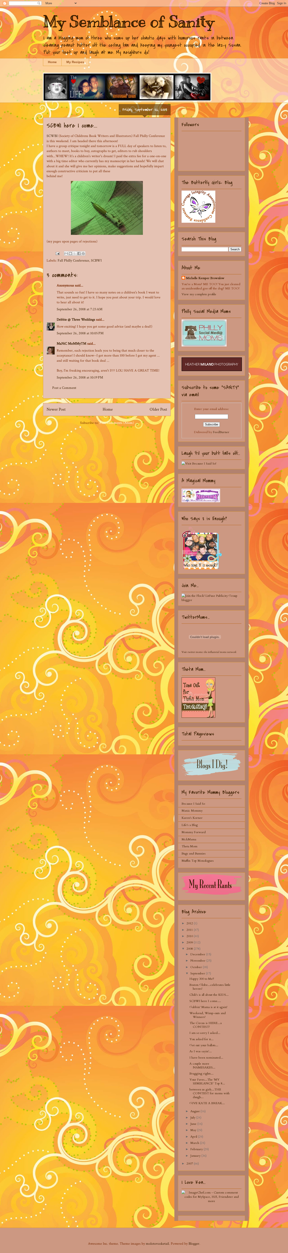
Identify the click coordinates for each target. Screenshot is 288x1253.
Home (52, 62)
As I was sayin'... (200, 1051)
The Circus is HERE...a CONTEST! (205, 1025)
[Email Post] (57, 253)
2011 (190, 930)
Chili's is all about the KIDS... (209, 995)
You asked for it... (201, 1039)
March (195, 1143)
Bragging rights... (201, 1073)
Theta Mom (189, 846)
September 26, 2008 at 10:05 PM (80, 333)
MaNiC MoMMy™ (71, 343)
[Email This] (66, 253)
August (195, 1111)
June (193, 1124)
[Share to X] (74, 253)
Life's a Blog (190, 825)
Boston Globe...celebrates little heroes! (209, 987)
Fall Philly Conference (73, 260)
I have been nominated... (206, 1057)
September (198, 973)
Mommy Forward (194, 832)
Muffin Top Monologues (198, 861)
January (195, 1156)
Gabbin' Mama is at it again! (208, 1007)
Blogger (194, 1243)
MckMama (189, 839)
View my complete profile (199, 294)
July (193, 1117)
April (194, 1136)
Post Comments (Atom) (116, 423)
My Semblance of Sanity (128, 21)
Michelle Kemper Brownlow (205, 278)
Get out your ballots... (203, 1045)
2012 (190, 923)
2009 (190, 942)
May (193, 1130)
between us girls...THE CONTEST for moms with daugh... (209, 1093)
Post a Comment (64, 387)
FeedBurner (221, 432)
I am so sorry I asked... (204, 1033)
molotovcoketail (157, 1243)
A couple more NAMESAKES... (202, 1065)
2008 (190, 949)
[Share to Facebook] (79, 253)
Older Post (158, 409)
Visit (209, 652)
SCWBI (52, 136)
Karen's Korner (192, 818)
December (198, 954)
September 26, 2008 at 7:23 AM (79, 309)
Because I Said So (193, 804)
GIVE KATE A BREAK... (207, 1103)
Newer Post (56, 409)
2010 (190, 936)
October (196, 967)
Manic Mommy (192, 810)
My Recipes (75, 62)
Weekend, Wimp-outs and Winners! (207, 1015)
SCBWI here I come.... (205, 1001)
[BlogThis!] (70, 253)
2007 (190, 1163)
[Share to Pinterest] (83, 253)
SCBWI (96, 260)
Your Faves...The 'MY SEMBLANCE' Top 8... (207, 1081)
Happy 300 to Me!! (201, 979)
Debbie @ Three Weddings (76, 319)
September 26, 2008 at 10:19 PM (80, 377)
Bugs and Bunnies (194, 853)
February (197, 1149)
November (198, 960)
